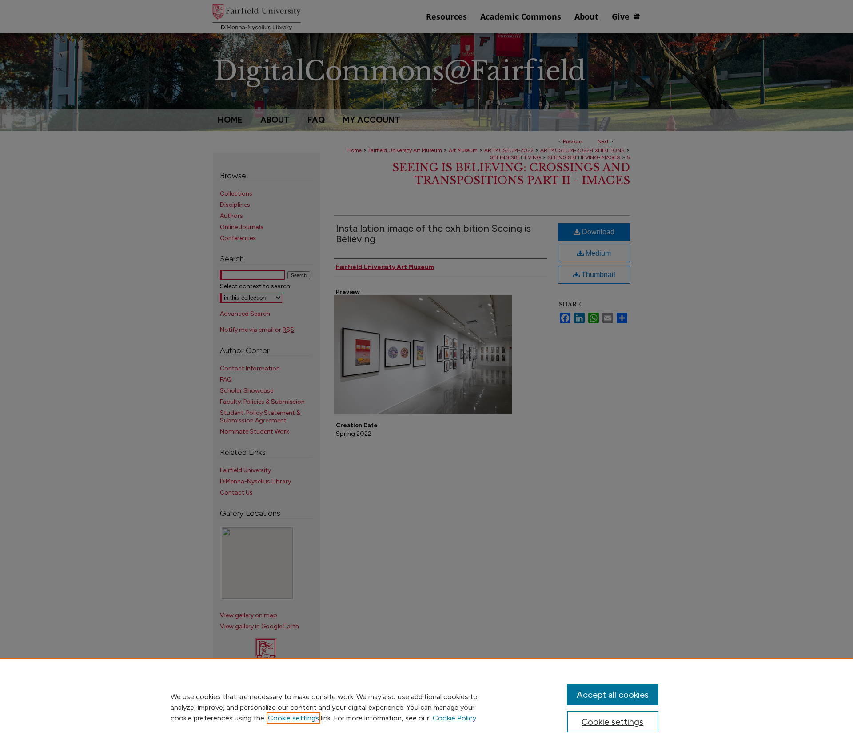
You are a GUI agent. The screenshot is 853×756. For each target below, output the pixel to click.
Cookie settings (293, 718)
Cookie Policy (454, 718)
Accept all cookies (613, 694)
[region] (426, 707)
